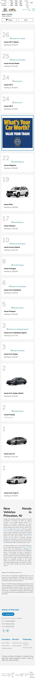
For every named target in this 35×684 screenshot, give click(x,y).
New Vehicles (6, 643)
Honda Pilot (7, 531)
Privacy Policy (9, 674)
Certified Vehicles (7, 648)
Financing (27, 639)
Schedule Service (17, 643)
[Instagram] (31, 3)
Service (15, 639)
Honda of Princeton (4, 674)
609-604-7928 (21, 3)
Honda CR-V (16, 529)
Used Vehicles (6, 646)
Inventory (6, 639)
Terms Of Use (13, 674)
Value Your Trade (27, 547)
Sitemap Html (22, 674)
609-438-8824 (11, 3)
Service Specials (16, 646)
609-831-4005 (16, 3)
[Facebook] (30, 3)
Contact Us (9, 614)
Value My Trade (27, 647)
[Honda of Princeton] (12, 10)
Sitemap (17, 674)
